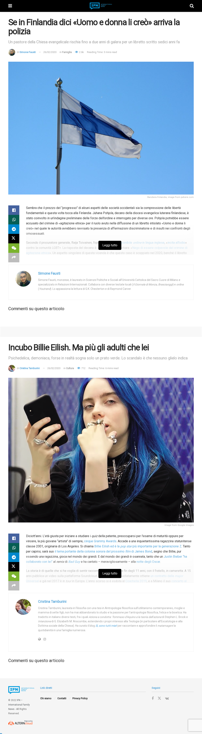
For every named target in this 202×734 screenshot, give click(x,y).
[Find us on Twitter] (159, 698)
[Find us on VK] (167, 698)
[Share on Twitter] (13, 238)
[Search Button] (192, 6)
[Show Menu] (10, 6)
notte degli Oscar (148, 562)
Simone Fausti (28, 52)
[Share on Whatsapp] (13, 219)
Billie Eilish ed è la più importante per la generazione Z (137, 546)
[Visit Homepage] (101, 6)
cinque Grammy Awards (100, 541)
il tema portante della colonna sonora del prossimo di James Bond (103, 551)
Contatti (61, 698)
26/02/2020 (49, 52)
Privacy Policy (80, 698)
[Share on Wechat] (13, 248)
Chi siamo (45, 698)
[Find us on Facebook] (153, 698)
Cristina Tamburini (30, 368)
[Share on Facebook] (13, 210)
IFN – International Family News (19, 704)
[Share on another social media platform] (13, 257)
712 (83, 368)
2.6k (81, 52)
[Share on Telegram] (13, 229)
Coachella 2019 (136, 581)
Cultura (70, 368)
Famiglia (67, 52)
